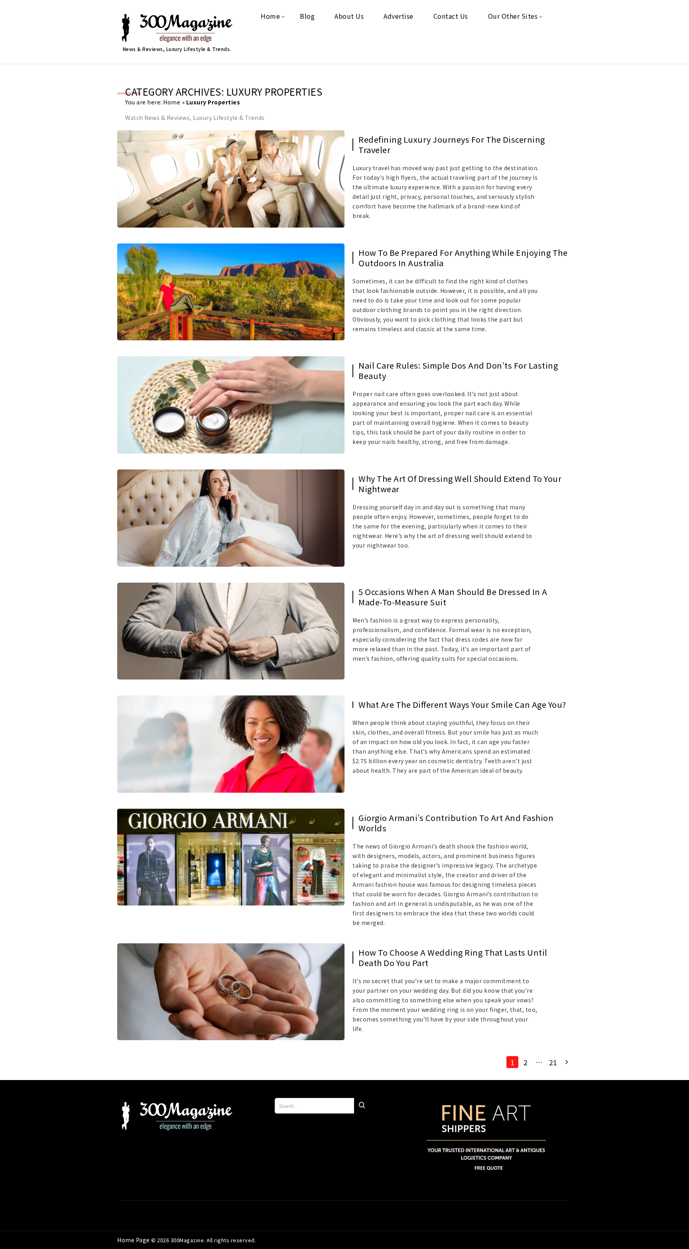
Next (566, 1062)
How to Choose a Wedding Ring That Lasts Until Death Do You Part (452, 957)
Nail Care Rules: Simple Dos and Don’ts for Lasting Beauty (458, 370)
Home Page (134, 1240)
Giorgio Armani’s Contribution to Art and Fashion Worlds (455, 823)
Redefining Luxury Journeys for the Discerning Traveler (451, 144)
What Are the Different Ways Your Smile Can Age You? (462, 704)
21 (553, 1062)
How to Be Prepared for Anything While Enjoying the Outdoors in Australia (462, 257)
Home (171, 102)
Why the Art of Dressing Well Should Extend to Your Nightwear (459, 483)
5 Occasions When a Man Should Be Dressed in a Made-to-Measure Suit (452, 597)
